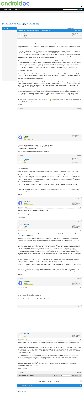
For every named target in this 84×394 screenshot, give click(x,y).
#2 (80, 142)
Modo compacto (78, 30)
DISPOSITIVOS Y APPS (17, 23)
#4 (80, 207)
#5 (80, 230)
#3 (80, 165)
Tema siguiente (30, 375)
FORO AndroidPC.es (6, 23)
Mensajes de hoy (78, 12)
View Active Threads (68, 12)
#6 (80, 287)
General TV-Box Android (34, 23)
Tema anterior (22, 375)
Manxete (26, 34)
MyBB (25, 391)
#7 (80, 339)
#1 (80, 39)
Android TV (25, 23)
